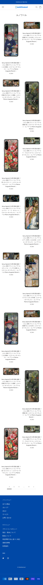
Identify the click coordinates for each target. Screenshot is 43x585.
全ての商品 (6, 504)
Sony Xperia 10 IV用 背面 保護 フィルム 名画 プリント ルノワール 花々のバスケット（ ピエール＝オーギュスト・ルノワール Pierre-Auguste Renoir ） (11, 470)
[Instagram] (8, 558)
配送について (7, 536)
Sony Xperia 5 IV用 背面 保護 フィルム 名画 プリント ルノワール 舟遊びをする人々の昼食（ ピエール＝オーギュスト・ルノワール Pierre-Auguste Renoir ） (11, 95)
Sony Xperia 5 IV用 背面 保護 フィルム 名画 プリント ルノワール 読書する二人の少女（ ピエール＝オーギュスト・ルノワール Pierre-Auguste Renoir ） (32, 37)
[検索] (36, 7)
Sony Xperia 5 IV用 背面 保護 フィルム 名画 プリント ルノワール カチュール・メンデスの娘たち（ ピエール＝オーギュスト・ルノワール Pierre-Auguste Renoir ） (11, 268)
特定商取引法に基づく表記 (11, 539)
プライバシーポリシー (10, 529)
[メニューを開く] (3, 7)
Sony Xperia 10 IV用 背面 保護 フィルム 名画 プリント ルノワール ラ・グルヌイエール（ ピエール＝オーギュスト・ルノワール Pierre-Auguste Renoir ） (32, 441)
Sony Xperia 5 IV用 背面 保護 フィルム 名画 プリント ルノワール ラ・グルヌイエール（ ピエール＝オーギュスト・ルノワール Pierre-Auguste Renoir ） (32, 153)
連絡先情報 (6, 543)
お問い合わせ (7, 518)
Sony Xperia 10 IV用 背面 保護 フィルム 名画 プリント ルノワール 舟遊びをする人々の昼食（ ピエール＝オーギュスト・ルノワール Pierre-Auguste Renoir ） (11, 383)
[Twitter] (3, 558)
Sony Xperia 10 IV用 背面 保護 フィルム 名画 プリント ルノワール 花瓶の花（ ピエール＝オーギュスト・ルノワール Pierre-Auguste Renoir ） (31, 413)
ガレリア (5, 507)
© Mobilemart (21, 567)
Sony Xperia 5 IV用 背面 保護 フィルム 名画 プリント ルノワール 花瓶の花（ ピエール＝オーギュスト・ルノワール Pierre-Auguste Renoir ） (31, 124)
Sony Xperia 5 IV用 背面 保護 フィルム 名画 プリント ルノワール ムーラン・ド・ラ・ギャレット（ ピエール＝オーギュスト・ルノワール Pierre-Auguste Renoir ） (11, 210)
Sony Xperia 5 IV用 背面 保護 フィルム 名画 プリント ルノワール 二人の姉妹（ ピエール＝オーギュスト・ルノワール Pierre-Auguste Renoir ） (11, 67)
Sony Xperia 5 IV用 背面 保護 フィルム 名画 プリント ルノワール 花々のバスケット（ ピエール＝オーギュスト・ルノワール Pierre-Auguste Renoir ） (11, 182)
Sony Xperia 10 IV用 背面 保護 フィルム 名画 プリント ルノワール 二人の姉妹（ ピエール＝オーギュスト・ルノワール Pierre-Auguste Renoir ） (11, 355)
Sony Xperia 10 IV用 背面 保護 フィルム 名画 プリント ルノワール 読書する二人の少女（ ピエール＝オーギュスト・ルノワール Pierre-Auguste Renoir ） (32, 326)
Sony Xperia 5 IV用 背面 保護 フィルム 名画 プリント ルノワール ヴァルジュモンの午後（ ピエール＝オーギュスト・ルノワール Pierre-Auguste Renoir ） (31, 297)
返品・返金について (9, 532)
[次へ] (33, 486)
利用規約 (5, 546)
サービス (5, 514)
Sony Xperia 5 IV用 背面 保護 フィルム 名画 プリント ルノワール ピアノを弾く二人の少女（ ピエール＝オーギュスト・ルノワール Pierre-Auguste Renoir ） (31, 240)
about (4, 511)
